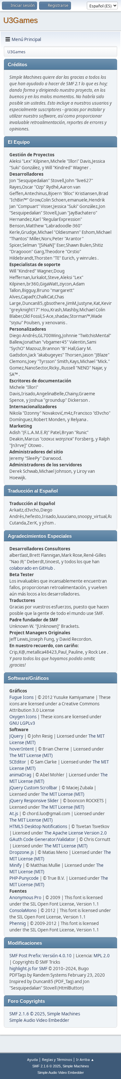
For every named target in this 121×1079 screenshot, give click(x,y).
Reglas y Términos (57, 1059)
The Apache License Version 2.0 (75, 833)
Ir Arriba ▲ (85, 1059)
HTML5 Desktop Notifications (38, 826)
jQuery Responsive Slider (34, 801)
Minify (15, 865)
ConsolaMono (22, 910)
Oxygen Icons (22, 717)
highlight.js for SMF (28, 968)
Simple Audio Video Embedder (39, 1020)
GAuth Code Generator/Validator (42, 839)
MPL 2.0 (102, 956)
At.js (13, 813)
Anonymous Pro (25, 897)
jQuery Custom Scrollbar (33, 788)
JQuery (16, 736)
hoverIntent (21, 749)
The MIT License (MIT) (31, 755)
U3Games (20, 20)
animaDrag (20, 775)
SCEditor (17, 762)
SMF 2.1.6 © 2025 (27, 1014)
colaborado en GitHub (31, 568)
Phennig (17, 923)
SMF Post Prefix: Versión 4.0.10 (40, 956)
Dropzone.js (21, 852)
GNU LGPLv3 (22, 723)
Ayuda (32, 1059)
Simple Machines (63, 1014)
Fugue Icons (21, 697)
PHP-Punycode (24, 878)
